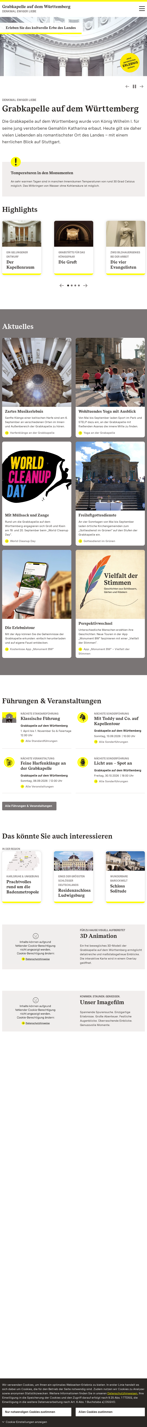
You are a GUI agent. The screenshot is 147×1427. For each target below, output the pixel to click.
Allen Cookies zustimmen (96, 1412)
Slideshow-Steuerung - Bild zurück (127, 86)
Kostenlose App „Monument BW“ (32, 649)
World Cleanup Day (22, 541)
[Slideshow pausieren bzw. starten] (134, 86)
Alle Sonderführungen (113, 742)
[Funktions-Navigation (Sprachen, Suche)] (142, 9)
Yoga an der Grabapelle (99, 432)
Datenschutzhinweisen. (122, 1393)
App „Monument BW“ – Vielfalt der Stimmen (104, 651)
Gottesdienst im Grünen (99, 541)
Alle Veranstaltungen (39, 786)
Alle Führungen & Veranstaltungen (28, 806)
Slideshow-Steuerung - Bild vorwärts (141, 86)
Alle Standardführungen (41, 741)
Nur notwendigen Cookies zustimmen (30, 1412)
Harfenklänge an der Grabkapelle (32, 432)
